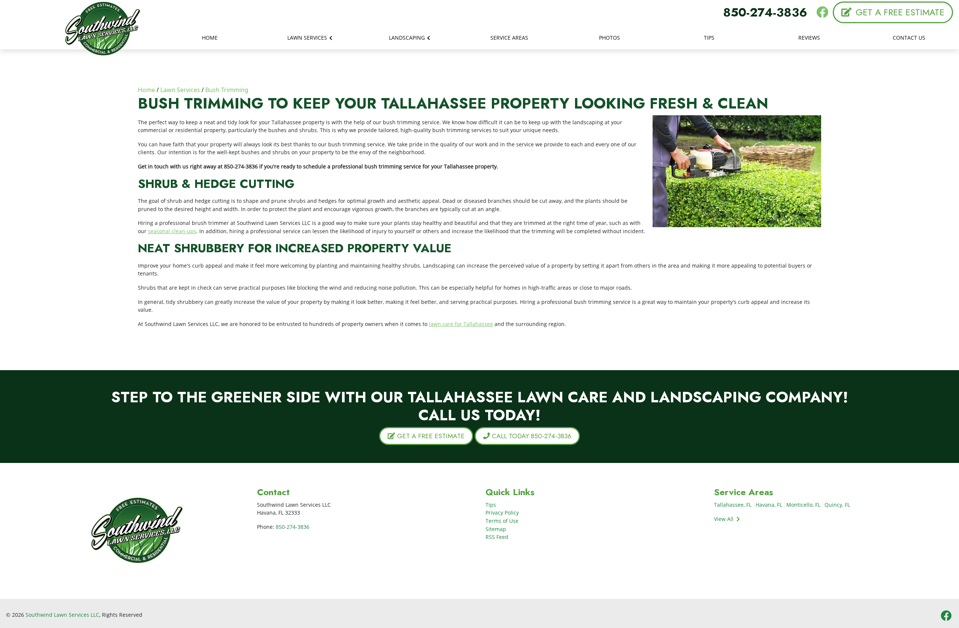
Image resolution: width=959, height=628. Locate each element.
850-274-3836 (765, 12)
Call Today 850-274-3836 (530, 436)
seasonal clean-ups (172, 231)
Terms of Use (501, 520)
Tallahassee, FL (732, 504)
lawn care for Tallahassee (461, 323)
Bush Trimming (226, 90)
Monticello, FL (803, 504)
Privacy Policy (502, 512)
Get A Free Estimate (898, 12)
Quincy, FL (837, 504)
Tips (490, 504)
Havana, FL (769, 504)
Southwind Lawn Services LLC (62, 614)
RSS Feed (496, 536)
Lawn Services (180, 90)
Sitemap (495, 529)
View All (724, 518)
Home (146, 90)
